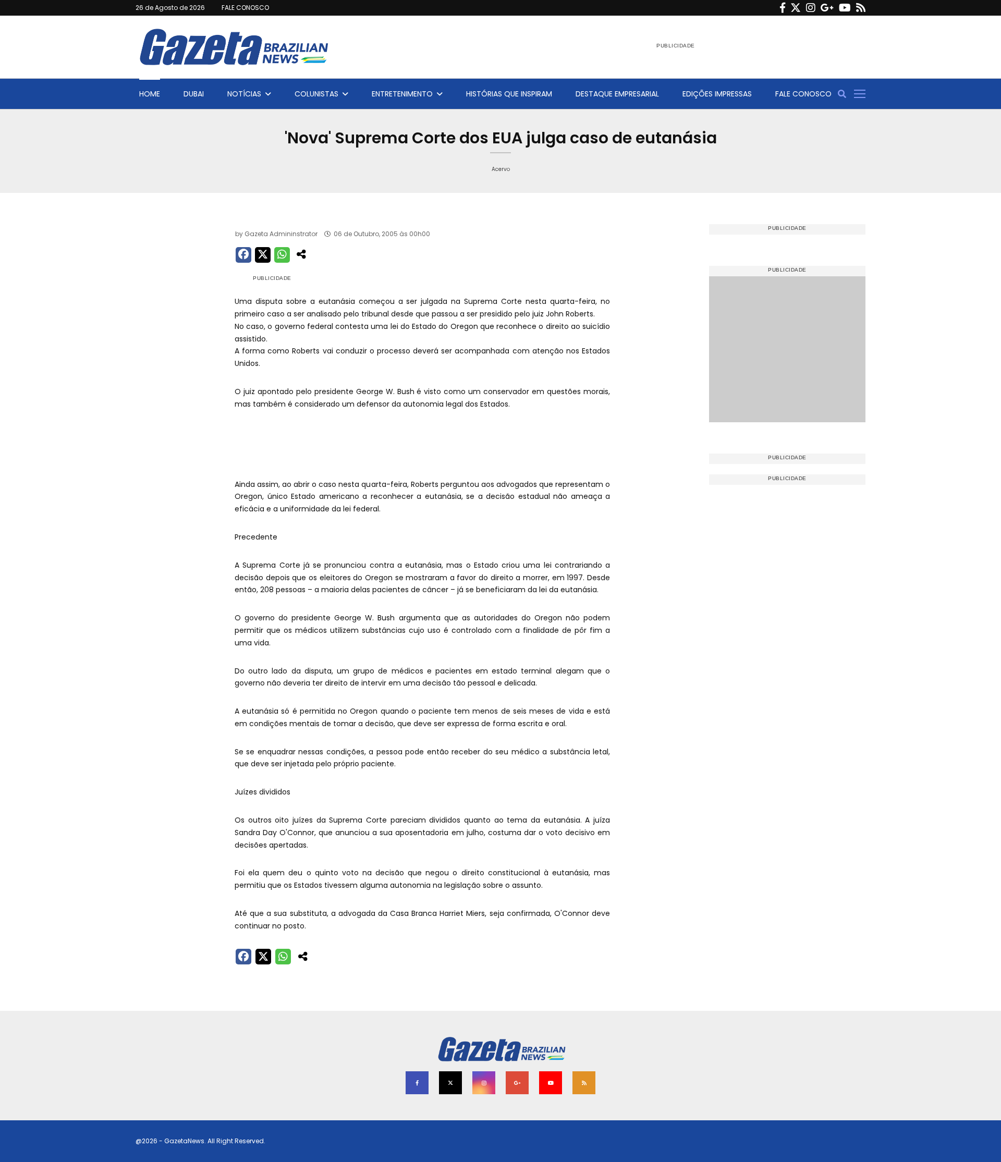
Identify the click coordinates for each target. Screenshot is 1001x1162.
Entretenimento (402, 94)
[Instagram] (810, 8)
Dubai (194, 94)
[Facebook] (782, 8)
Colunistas (316, 94)
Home (149, 94)
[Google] (827, 8)
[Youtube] (845, 8)
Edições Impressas (717, 94)
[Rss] (860, 8)
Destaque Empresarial (617, 94)
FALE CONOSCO (245, 7)
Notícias (244, 94)
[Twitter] (795, 8)
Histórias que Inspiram (509, 94)
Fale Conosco (803, 94)
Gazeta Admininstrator (281, 233)
